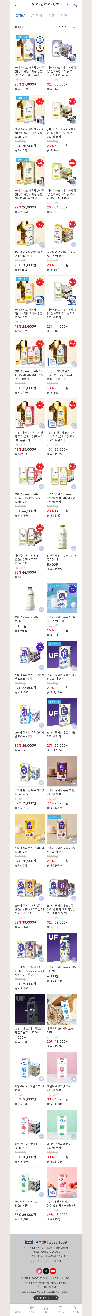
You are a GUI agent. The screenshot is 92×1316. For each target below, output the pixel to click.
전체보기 (21, 15)
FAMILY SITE (44, 1297)
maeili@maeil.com (50, 1252)
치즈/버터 (66, 15)
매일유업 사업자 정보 (60, 1277)
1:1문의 (46, 1261)
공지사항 (35, 1261)
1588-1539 (58, 1242)
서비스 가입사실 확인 (46, 1286)
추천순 (62, 26)
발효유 (53, 15)
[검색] (69, 5)
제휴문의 (57, 1261)
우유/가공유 (37, 15)
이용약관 (24, 1277)
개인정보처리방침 (39, 1277)
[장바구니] (75, 5)
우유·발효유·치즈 (45, 4)
